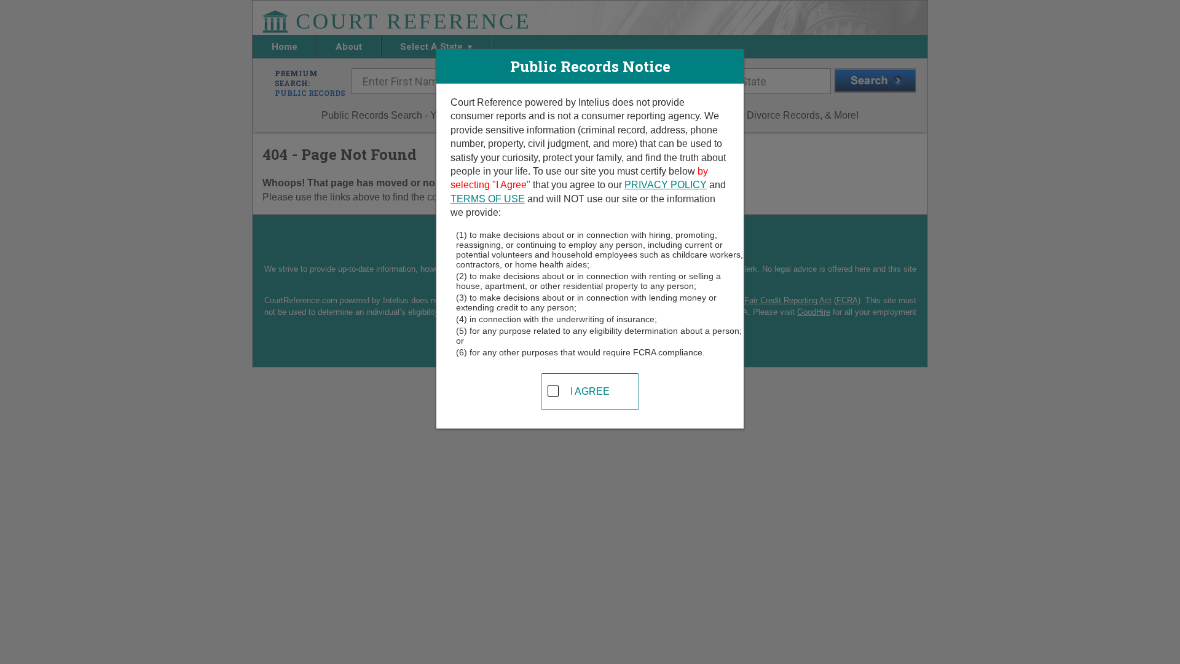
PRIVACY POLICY (665, 185)
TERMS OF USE (487, 199)
